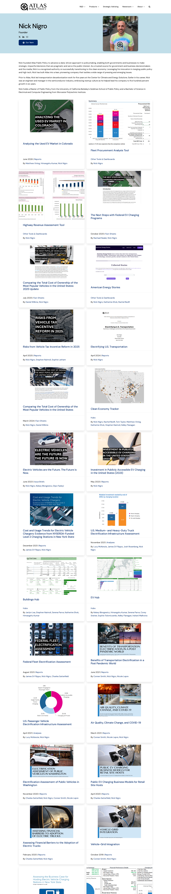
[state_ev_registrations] (119, 558)
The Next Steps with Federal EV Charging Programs (115, 216)
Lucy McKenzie (100, 546)
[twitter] (19, 37)
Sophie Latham (59, 359)
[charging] (51, 685)
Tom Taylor (121, 422)
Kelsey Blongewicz (44, 486)
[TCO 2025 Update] (51, 246)
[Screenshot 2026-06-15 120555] (51, 100)
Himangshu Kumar (49, 163)
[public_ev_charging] (119, 433)
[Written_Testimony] (119, 310)
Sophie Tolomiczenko (107, 615)
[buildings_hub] (51, 558)
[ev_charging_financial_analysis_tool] (119, 867)
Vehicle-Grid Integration (105, 844)
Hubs (93, 417)
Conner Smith (100, 676)
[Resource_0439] (119, 624)
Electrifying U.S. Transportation (109, 346)
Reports (37, 159)
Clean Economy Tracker (105, 409)
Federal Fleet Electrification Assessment (47, 661)
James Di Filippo (33, 549)
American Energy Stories (105, 287)
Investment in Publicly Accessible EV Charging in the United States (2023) (118, 471)
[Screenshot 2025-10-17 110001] (119, 172)
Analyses (111, 542)
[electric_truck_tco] (51, 806)
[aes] (119, 246)
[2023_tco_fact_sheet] (51, 368)
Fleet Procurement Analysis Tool (110, 150)
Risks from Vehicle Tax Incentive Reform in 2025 (51, 346)
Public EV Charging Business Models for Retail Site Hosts (118, 783)
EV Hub (95, 597)
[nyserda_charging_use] (51, 494)
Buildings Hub (31, 599)
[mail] (27, 37)
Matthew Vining (33, 163)
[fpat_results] (119, 100)
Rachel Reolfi (124, 302)
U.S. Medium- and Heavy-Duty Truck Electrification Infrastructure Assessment (115, 532)
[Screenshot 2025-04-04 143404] (51, 310)
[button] (149, 7)
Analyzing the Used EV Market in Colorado (48, 143)
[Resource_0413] (119, 745)
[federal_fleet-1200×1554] (51, 624)
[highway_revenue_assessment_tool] (52, 172)
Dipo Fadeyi (58, 486)
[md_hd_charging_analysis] (119, 494)
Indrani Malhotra (140, 615)
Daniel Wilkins (32, 302)
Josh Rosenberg (131, 546)
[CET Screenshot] (119, 368)
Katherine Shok (110, 302)
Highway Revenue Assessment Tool (43, 225)
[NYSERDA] (51, 867)
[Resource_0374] (119, 806)
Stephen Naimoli (43, 359)
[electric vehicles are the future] (51, 433)
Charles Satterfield (60, 676)
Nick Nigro (62, 163)
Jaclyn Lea (30, 612)
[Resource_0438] (119, 685)
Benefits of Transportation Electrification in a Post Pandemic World (117, 662)
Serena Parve (58, 612)
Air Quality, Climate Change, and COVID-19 (116, 722)
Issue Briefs (39, 481)
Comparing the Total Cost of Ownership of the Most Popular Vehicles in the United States (50, 408)
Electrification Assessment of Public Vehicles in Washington (51, 783)
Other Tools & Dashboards (103, 159)
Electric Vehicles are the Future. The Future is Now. (49, 471)
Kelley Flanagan (128, 425)
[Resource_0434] (51, 745)
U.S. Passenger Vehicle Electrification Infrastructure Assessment (47, 722)
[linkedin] (23, 37)
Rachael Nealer (100, 238)
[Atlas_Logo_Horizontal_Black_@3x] (33, 2)
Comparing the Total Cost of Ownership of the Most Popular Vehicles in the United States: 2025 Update (50, 286)
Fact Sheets (110, 234)
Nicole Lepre (122, 676)
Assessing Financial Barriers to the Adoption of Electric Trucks (50, 844)
